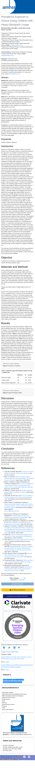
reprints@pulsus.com (14, 73)
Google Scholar (14, 511)
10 (2, 245)
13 (18, 424)
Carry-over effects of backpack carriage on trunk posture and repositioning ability (18, 497)
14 (14, 427)
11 (17, 295)
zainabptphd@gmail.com (16, 45)
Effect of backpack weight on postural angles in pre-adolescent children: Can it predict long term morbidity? (19, 478)
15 (21, 444)
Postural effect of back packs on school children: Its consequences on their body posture (18, 555)
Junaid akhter (22, 28)
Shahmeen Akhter (6, 28)
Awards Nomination (17, 584)
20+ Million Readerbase (18, 590)
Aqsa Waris (14, 28)
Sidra (9, 29)
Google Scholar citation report (9, 652)
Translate (22, 580)
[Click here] (17, 662)
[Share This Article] (4, 648)
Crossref (7, 511)
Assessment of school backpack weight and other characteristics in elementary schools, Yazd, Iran (18, 568)
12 (16, 308)
